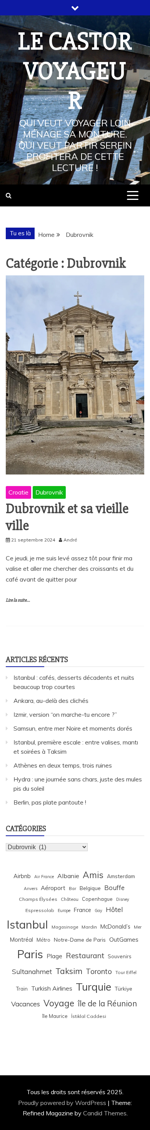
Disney (122, 899)
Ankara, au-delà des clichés (50, 700)
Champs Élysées (38, 899)
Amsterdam (121, 876)
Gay (98, 910)
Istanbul (27, 924)
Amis (93, 874)
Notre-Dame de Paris (80, 939)
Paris (30, 954)
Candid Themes (105, 1113)
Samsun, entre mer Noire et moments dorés (72, 728)
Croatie (18, 492)
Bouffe (114, 888)
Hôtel (114, 909)
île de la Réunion (107, 1003)
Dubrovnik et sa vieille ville (67, 517)
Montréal (21, 939)
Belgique (90, 888)
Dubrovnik (49, 492)
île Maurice (55, 1016)
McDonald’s (115, 926)
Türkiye (123, 988)
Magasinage (65, 927)
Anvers (30, 888)
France (82, 910)
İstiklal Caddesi (88, 1016)
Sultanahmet (32, 971)
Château (69, 899)
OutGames (123, 939)
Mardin (89, 927)
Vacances (25, 1004)
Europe (64, 910)
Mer (138, 927)
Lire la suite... (18, 600)
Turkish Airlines (51, 988)
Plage (54, 956)
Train (22, 989)
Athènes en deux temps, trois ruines (62, 765)
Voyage (58, 1003)
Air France (44, 876)
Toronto (99, 971)
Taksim (68, 971)
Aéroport (53, 888)
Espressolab (39, 910)
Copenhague (97, 899)
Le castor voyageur (75, 71)
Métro (43, 940)
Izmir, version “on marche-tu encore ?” (65, 714)
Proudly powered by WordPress (63, 1103)
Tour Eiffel (126, 972)
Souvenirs (120, 956)
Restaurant (85, 955)
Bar (72, 888)
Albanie (68, 876)
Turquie (93, 986)
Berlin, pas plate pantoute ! (49, 802)
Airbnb (22, 876)
